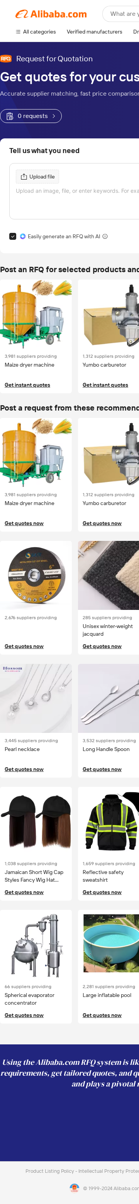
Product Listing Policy (50, 1171)
